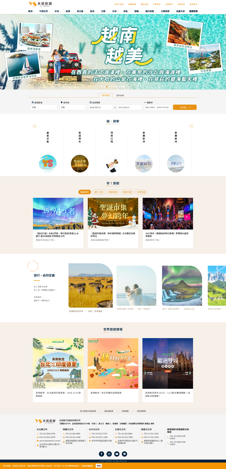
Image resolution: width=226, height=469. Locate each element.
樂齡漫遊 (113, 191)
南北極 (80, 11)
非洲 (57, 11)
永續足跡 (181, 4)
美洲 (92, 11)
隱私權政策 (108, 411)
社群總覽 (125, 411)
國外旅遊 (106, 95)
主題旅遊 (165, 11)
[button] (11, 52)
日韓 (103, 11)
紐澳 (68, 11)
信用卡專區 (119, 4)
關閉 (99, 465)
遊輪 (136, 11)
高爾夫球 (180, 11)
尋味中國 (127, 191)
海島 (125, 11)
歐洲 (30, 11)
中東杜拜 (43, 11)
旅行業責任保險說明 (88, 411)
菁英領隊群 (141, 411)
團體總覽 (132, 4)
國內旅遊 (150, 11)
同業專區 (157, 4)
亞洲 (114, 11)
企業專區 (169, 4)
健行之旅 (99, 191)
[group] (63, 151)
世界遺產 (141, 191)
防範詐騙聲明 (87, 465)
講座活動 (144, 4)
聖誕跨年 (84, 191)
